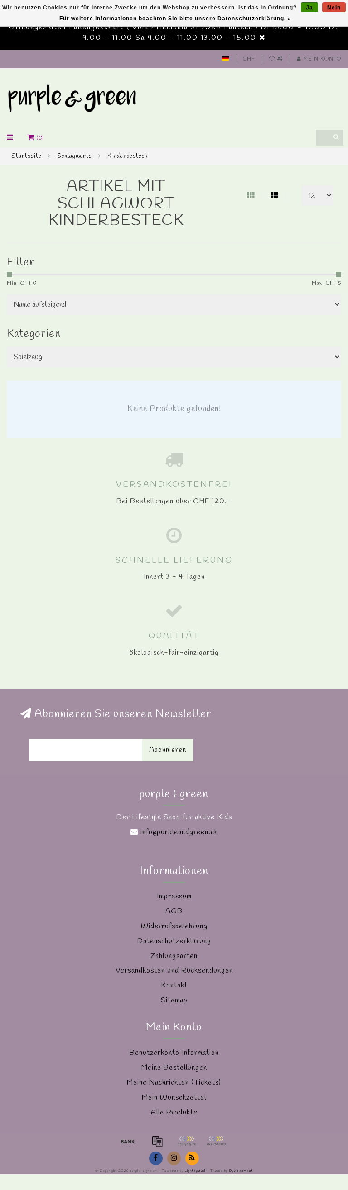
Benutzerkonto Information (174, 1053)
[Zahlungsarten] (127, 1141)
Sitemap (174, 1000)
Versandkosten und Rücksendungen (174, 970)
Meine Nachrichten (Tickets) (174, 1082)
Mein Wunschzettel (174, 1097)
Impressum (174, 896)
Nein (334, 8)
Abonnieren (167, 750)
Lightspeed (195, 1171)
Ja (309, 8)
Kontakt (174, 985)
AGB (174, 911)
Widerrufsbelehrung (174, 926)
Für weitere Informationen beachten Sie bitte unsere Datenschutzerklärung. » (175, 18)
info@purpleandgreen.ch (179, 832)
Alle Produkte (174, 1112)
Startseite (26, 156)
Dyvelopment (241, 1171)
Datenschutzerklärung (174, 941)
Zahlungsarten (174, 956)
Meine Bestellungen (174, 1067)
